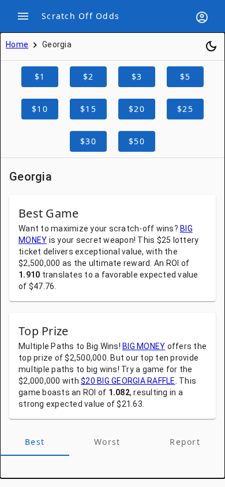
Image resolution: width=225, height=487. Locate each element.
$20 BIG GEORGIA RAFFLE (128, 380)
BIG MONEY (143, 346)
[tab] (34, 442)
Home (17, 44)
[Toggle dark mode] (211, 46)
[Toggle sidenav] (23, 16)
